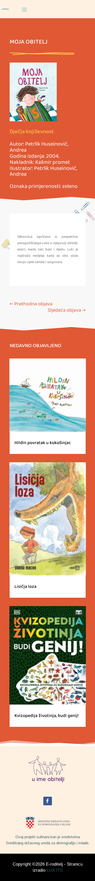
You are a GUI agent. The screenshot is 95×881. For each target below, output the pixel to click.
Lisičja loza (25, 586)
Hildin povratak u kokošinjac (42, 442)
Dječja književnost (32, 131)
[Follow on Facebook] (47, 801)
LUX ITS (55, 870)
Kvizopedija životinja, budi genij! (46, 715)
